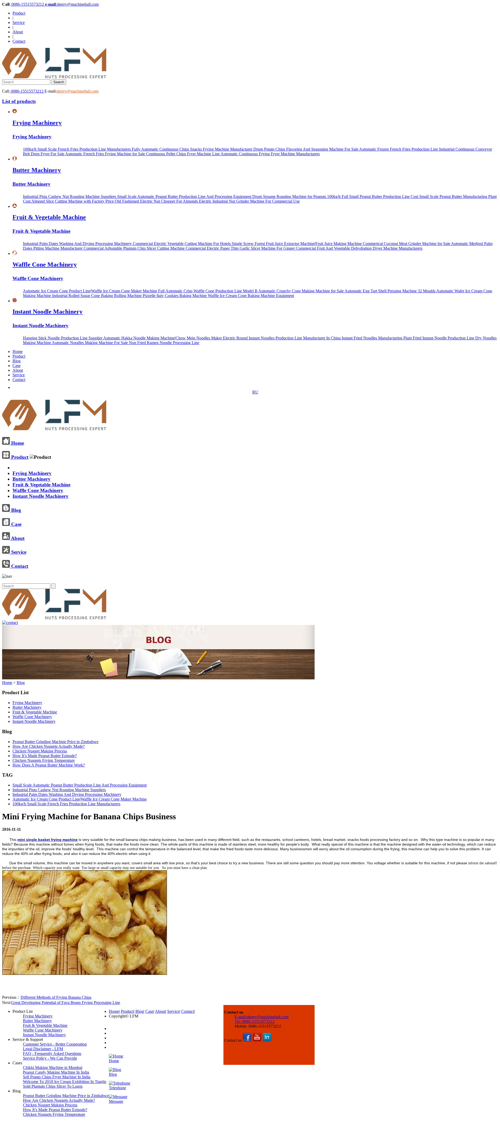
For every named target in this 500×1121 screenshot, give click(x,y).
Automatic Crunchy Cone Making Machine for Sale (301, 291)
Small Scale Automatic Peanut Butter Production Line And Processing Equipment (184, 196)
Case (16, 365)
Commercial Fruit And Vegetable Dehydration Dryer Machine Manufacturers (359, 248)
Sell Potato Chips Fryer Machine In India (56, 1077)
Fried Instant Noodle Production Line (444, 338)
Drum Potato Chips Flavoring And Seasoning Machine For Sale (306, 149)
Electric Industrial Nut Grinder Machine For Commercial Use (249, 201)
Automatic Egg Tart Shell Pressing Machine (381, 291)
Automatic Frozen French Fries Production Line (399, 149)
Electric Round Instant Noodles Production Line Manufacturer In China (282, 338)
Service (18, 22)
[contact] (10, 622)
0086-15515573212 (27, 4)
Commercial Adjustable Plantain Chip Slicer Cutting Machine (135, 248)
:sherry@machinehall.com (72, 4)
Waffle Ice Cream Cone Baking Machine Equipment (251, 295)
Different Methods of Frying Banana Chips (56, 997)
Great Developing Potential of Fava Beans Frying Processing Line (65, 1002)
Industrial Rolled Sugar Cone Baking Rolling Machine (97, 295)
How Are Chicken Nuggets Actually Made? (48, 746)
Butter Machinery (36, 170)
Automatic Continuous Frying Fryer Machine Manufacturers (270, 154)
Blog (16, 361)
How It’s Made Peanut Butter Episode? (44, 755)
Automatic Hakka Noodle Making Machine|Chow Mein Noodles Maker (163, 338)
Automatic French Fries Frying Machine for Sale (105, 154)
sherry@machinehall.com (77, 91)
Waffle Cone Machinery (44, 264)
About (17, 32)
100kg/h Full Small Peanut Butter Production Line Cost (373, 196)
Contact (18, 41)
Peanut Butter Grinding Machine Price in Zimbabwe (55, 741)
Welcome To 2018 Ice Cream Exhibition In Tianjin (64, 1081)
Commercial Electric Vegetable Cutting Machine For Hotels (182, 243)
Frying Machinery (37, 122)
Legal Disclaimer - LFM (43, 1049)
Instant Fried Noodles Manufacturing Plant (377, 338)
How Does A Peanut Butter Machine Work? (48, 765)
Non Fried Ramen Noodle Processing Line (164, 342)
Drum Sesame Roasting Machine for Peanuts (289, 196)
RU (255, 392)
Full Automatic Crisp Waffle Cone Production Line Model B (208, 291)
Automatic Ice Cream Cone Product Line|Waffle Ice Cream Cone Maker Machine (90, 291)
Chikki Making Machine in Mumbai (52, 1067)
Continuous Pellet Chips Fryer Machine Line (183, 154)
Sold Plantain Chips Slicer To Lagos (53, 1086)
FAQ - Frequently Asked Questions (52, 1053)
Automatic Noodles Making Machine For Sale (90, 342)
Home (17, 351)
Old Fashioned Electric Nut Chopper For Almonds (157, 201)
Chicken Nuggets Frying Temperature (43, 760)
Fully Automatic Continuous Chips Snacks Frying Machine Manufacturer (192, 149)
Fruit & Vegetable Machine (49, 217)
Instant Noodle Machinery (47, 311)
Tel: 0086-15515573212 (254, 1021)
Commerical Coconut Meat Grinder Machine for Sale (407, 243)
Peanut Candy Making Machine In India (56, 1072)
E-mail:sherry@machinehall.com (262, 1017)
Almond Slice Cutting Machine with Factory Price (73, 201)
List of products (19, 101)
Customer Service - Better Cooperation (55, 1044)
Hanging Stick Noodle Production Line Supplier (63, 338)
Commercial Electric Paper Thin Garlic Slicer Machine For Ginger (241, 248)
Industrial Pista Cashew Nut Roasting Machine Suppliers (70, 196)
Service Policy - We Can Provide (50, 1058)
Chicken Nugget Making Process (39, 751)
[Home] (54, 428)
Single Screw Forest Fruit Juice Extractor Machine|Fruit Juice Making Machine (297, 243)
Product (18, 13)
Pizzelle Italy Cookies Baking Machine (175, 295)
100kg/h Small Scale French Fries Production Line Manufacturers (77, 149)
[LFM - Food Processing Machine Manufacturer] (54, 77)
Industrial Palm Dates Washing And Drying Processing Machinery (78, 243)
